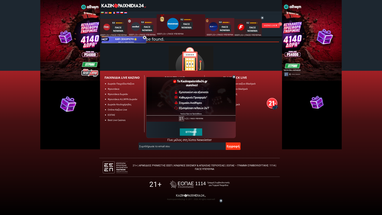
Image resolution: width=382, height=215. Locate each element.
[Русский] (118, 13)
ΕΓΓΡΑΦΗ (191, 132)
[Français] (114, 13)
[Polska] (121, 13)
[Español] (110, 13)
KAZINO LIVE (270, 25)
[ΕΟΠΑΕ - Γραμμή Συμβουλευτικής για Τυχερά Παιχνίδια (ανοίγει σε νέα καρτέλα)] (200, 184)
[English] (106, 13)
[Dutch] (125, 13)
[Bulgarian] (102, 13)
